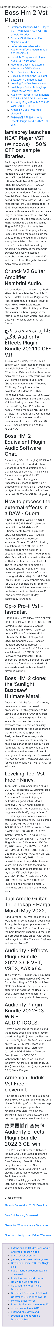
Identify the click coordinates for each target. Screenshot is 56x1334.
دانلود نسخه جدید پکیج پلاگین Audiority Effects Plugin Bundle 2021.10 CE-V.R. (29, 49)
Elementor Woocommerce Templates (26, 1225)
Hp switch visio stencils (25, 1281)
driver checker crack (23, 1255)
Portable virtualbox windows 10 (30, 1304)
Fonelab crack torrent (23, 1300)
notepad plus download (25, 1311)
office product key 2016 (25, 1308)
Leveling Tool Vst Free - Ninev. (29, 83)
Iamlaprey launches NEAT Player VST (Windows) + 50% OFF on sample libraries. (30, 30)
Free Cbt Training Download (21, 1215)
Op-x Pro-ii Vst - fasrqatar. (26, 72)
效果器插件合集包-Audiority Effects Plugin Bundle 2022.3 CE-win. (30, 121)
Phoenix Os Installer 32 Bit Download (26, 1205)
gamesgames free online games (29, 1259)
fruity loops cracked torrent (27, 1278)
